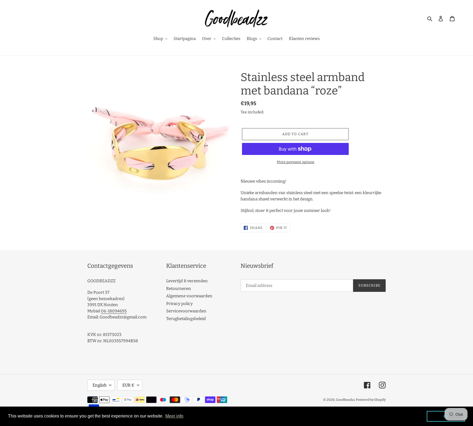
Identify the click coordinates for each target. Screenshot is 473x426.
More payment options (295, 162)
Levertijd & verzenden (187, 280)
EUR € (128, 385)
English (99, 385)
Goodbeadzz (345, 400)
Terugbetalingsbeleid (186, 318)
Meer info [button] (174, 416)
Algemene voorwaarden (189, 295)
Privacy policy (179, 303)
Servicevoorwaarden (186, 311)
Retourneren (178, 288)
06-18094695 (114, 311)
